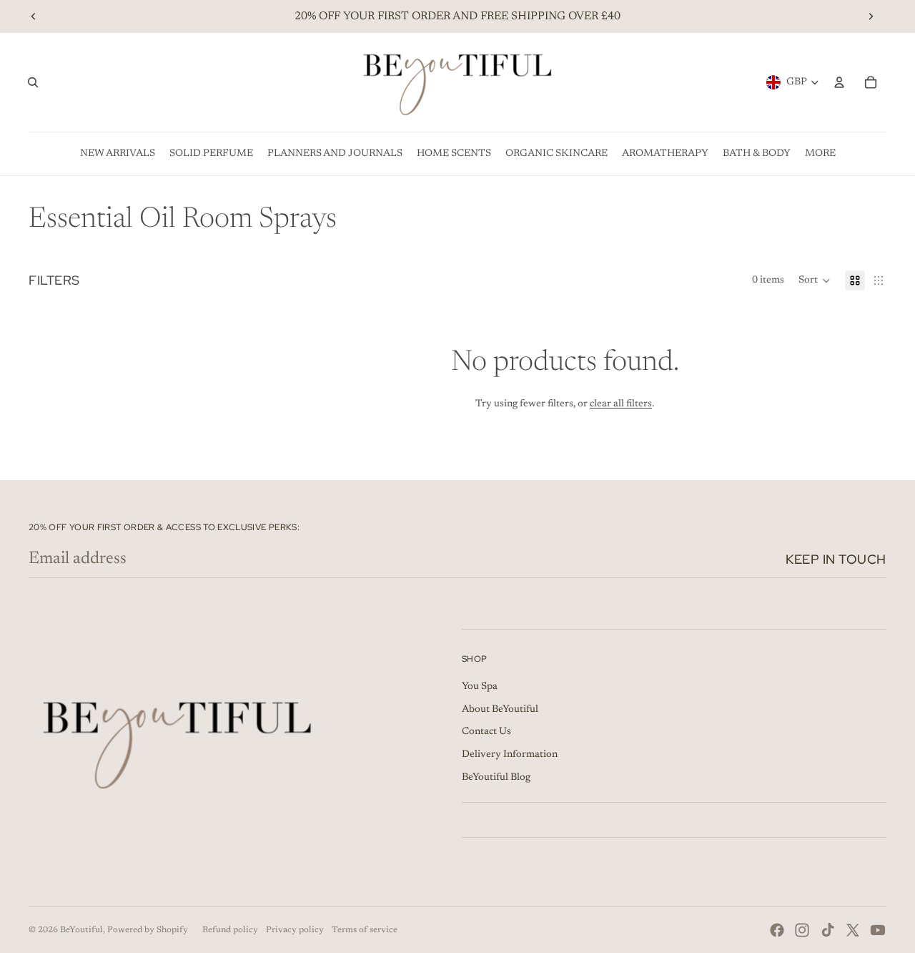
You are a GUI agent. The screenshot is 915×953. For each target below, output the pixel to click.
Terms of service (364, 930)
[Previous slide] (33, 16)
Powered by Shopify (147, 930)
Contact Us (486, 732)
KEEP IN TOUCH (836, 559)
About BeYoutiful (500, 710)
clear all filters (621, 404)
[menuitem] (117, 154)
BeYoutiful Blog (496, 778)
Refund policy (230, 930)
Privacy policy (295, 930)
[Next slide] (870, 16)
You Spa (480, 687)
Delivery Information (510, 755)
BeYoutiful (81, 930)
